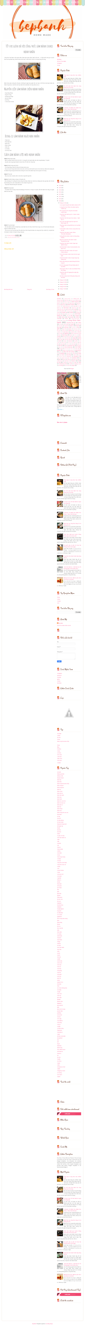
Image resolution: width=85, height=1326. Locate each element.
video (80, 362)
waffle (70, 363)
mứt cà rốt (63, 342)
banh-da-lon (72, 303)
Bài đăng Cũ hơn (50, 289)
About (58, 599)
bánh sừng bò (67, 301)
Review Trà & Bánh (61, 61)
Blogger (72, 368)
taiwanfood (74, 358)
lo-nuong (75, 336)
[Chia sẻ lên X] (19, 235)
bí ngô (74, 309)
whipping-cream (77, 363)
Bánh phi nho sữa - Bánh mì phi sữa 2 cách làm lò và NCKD (72, 578)
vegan (75, 362)
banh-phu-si (76, 306)
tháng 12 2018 (63, 203)
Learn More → (60, 409)
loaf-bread (59, 936)
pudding (62, 353)
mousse (70, 341)
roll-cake (79, 353)
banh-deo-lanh (60, 795)
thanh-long (75, 359)
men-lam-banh (67, 339)
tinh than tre (67, 360)
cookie (18, 237)
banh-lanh (71, 304)
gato (58, 329)
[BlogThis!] (17, 235)
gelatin (70, 328)
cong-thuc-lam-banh (11, 237)
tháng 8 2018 (63, 286)
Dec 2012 (59, 754)
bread (71, 312)
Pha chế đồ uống (56, 2)
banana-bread (60, 300)
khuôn (71, 335)
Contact (59, 601)
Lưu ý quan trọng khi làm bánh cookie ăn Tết (70, 205)
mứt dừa (59, 968)
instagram (59, 673)
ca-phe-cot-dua (70, 314)
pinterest (59, 675)
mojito (65, 341)
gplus (58, 679)
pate (60, 351)
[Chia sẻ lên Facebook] (20, 235)
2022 (60, 192)
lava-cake (69, 336)
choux (66, 318)
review (73, 353)
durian (77, 325)
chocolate (59, 318)
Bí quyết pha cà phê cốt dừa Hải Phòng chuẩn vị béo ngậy (72, 545)
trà (78, 361)
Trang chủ (9, 2)
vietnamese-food (63, 364)
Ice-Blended (78, 331)
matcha (79, 338)
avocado (59, 298)
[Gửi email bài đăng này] (16, 235)
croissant (60, 325)
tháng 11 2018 (63, 280)
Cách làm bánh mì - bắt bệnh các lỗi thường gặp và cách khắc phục (72, 567)
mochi (59, 341)
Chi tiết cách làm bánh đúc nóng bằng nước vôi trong (72, 86)
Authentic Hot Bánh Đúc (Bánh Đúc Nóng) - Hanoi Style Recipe (72, 108)
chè (58, 317)
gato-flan (65, 328)
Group (58, 65)
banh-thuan (66, 307)
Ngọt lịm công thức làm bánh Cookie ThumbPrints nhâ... (68, 240)
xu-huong (61, 365)
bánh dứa (72, 300)
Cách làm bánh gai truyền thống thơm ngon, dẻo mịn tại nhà (72, 535)
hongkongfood (65, 331)
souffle (79, 354)
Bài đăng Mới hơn (8, 289)
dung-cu (72, 325)
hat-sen (64, 330)
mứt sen (79, 344)
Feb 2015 (59, 760)
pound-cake (60, 1011)
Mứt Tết (60, 345)
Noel (60, 347)
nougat (61, 348)
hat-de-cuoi (60, 899)
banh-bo (59, 303)
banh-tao (59, 307)
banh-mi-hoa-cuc (67, 306)
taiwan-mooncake (65, 357)
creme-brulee (66, 324)
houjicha (72, 331)
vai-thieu (70, 362)
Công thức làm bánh (42, 2)
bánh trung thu (75, 301)
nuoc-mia (67, 348)
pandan (58, 350)
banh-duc (63, 304)
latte (64, 336)
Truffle (64, 362)
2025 (60, 185)
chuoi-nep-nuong (75, 318)
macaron (63, 338)
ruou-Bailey (61, 354)
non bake (78, 347)
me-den (61, 339)
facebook (59, 683)
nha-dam (79, 345)
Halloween (75, 328)
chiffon (77, 317)
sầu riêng (68, 354)
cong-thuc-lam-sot (70, 322)
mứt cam (70, 342)
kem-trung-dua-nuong (76, 333)
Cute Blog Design (49, 1323)
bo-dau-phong (62, 310)
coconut (64, 320)
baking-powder (67, 298)
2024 (60, 187)
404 (58, 603)
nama (66, 345)
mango (74, 338)
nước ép (72, 348)
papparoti (72, 350)
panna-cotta (65, 350)
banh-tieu (74, 307)
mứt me (68, 344)
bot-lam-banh (69, 310)
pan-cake (78, 348)
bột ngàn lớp (64, 312)
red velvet (68, 353)
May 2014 (59, 758)
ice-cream (60, 333)
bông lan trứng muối (62, 824)
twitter (58, 681)
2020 (60, 196)
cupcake (66, 325)
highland (70, 330)
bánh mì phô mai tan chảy (63, 741)
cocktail (58, 320)
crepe (71, 324)
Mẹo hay (66, 2)
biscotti (79, 309)
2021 (60, 194)
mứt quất (74, 344)
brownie (59, 314)
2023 (60, 190)
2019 (60, 198)
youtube (59, 677)
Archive (59, 753)
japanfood (66, 333)
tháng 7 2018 (63, 289)
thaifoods (69, 359)
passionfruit (78, 350)
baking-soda (76, 298)
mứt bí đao (59, 961)
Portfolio (59, 749)
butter (63, 314)
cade (67, 315)
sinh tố (75, 354)
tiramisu (73, 361)
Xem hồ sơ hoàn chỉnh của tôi (64, 625)
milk (80, 339)
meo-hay (75, 339)
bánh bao (66, 300)
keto (59, 335)
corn (60, 324)
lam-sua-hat (60, 928)
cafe (71, 315)
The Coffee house (61, 1049)
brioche (78, 312)
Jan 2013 (59, 756)
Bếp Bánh (17, 2)
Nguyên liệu (75, 2)
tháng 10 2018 (63, 282)
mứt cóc (75, 342)
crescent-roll (78, 324)
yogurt (73, 365)
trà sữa (58, 362)
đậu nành (59, 327)
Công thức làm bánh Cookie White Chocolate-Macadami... (68, 233)
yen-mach (67, 365)
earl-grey (66, 327)
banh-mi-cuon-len (61, 801)
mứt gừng (62, 344)
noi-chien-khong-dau (67, 347)
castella (77, 315)
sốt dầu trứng (62, 356)
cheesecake (70, 317)
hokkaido (59, 331)
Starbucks (69, 356)
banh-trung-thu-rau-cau (62, 812)
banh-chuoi (65, 303)
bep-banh (69, 309)
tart (60, 359)
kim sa (75, 335)
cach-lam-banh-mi (61, 837)
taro (80, 358)
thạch (64, 359)
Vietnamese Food (27, 2)
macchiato (68, 338)
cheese (63, 317)
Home (58, 597)
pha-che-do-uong (68, 351)
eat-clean (73, 327)
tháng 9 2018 (63, 284)
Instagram (59, 63)
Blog (58, 747)
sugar (58, 357)
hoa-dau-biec (77, 330)
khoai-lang (64, 335)
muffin (76, 341)
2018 (60, 201)
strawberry (76, 356)
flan (78, 327)
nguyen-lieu (72, 345)
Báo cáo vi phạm (62, 422)
